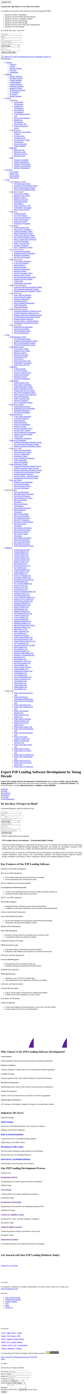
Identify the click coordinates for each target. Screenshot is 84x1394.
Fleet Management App (22, 595)
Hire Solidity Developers (22, 538)
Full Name (4, 1372)
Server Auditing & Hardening (24, 303)
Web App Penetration (21, 333)
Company (4, 1379)
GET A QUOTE (6, 1357)
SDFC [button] (12, 158)
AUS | (9, 1342)
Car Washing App (20, 568)
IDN (18, 1336)
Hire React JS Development (23, 522)
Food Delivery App (20, 589)
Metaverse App (19, 150)
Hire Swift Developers (22, 540)
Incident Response (20, 267)
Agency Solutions (16, 76)
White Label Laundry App (23, 727)
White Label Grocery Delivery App (21, 724)
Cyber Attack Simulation (22, 261)
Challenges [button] (13, 212)
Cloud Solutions (15, 82)
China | (9, 1333)
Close (3, 1359)
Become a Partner (16, 68)
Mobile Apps (14, 174)
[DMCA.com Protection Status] (52, 1353)
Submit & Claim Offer (8, 52)
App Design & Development (19, 111)
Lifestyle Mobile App (21, 619)
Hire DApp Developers (22, 496)
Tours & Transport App (22, 679)
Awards (12, 66)
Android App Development (18, 107)
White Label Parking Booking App (21, 712)
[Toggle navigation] (12, 59)
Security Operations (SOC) (23, 273)
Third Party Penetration (22, 223)
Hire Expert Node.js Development (21, 505)
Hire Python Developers (22, 530)
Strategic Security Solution (23, 279)
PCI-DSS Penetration (21, 241)
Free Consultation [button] (37, 57)
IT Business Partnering (17, 90)
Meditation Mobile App (22, 623)
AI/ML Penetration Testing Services (26, 313)
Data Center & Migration (22, 295)
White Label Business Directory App (21, 742)
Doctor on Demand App (22, 576)
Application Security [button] (17, 192)
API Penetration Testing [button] (18, 182)
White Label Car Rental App (24, 755)
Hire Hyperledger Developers (20, 511)
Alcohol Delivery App (21, 558)
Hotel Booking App (21, 609)
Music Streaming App (21, 631)
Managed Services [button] (16, 259)
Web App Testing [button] (16, 325)
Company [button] (8, 62)
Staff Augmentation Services (24, 546)
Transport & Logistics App (23, 671)
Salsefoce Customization (22, 166)
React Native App (20, 124)
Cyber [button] (7, 180)
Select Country (6, 1374)
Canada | (9, 1339)
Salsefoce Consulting (21, 160)
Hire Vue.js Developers (22, 542)
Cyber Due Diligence (21, 263)
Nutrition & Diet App (21, 635)
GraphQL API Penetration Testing (26, 186)
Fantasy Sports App (21, 585)
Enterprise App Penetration (23, 327)
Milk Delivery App (20, 629)
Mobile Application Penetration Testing (27, 291)
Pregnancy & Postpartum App (24, 655)
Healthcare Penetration (22, 255)
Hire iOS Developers (21, 514)
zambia (19, 1348)
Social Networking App (22, 663)
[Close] (6, 2)
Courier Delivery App (21, 572)
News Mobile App (20, 633)
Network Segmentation (22, 269)
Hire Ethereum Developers (23, 498)
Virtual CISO (18, 281)
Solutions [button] (8, 74)
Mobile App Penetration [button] (18, 285)
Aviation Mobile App (21, 552)
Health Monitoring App (22, 605)
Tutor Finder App (20, 683)
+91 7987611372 (7, 57)
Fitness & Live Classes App (23, 599)
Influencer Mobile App (22, 611)
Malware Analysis (20, 198)
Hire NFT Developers (21, 520)
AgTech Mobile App (21, 554)
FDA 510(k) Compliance (22, 229)
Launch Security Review (22, 217)
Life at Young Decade (12, 1298)
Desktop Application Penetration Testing (28, 315)
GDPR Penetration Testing (23, 231)
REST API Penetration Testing (24, 188)
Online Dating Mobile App (23, 637)
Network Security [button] (16, 293)
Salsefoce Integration (21, 162)
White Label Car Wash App (23, 767)
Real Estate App (19, 657)
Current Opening (11, 1301)
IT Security (13, 94)
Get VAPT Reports (20, 215)
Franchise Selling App (21, 593)
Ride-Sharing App (20, 659)
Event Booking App (21, 582)
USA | (3, 1333)
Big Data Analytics (16, 78)
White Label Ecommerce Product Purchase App (22, 720)
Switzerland (22, 1345)
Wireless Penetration (21, 307)
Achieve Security (20, 214)
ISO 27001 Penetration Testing (24, 237)
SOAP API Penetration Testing (24, 190)
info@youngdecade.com (21, 57)
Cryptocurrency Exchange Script (19, 137)
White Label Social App (22, 761)
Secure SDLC (19, 204)
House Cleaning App (21, 607)
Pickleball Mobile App (22, 651)
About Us (13, 64)
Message (4, 1387)
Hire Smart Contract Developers (21, 535)
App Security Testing (21, 194)
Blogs (7, 1305)
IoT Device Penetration (22, 257)
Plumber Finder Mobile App (23, 653)
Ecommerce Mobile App (22, 578)
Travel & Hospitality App (23, 677)
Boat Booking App (20, 564)
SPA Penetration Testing (22, 331)
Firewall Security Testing (22, 297)
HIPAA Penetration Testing (23, 233)
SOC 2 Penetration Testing (23, 247)
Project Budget (6, 1383)
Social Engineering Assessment (25, 277)
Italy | (3, 1339)
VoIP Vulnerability (20, 305)
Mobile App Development (18, 121)
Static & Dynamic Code (22, 206)
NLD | (10, 1345)
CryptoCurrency (15, 130)
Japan (19, 1333)
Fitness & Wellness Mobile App (25, 591)
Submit (4, 1392)
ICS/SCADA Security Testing (24, 235)
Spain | (14, 1342)
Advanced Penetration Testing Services (27, 311)
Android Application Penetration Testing (28, 287)
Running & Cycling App (22, 661)
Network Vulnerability (22, 299)
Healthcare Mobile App (22, 603)
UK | (9, 1336)
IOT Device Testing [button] (16, 249)
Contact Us (47, 57)
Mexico (19, 1342)
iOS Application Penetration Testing (26, 289)
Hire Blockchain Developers (24, 494)
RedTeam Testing (20, 271)
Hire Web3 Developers (22, 544)
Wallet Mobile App (20, 687)
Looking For (5, 1381)
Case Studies (14, 172)
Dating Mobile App (20, 574)
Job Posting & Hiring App (23, 613)
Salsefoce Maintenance (22, 168)
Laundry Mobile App (21, 615)
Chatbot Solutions (16, 80)
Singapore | (11, 1348)
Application (14, 100)
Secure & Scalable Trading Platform (20, 145)
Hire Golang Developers (22, 508)
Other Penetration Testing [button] (18, 309)
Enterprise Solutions (17, 86)
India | (4, 1336)
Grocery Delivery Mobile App (24, 597)
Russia (21, 1339)
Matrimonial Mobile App (22, 621)
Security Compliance (21, 245)
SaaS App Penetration (21, 329)
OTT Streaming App (21, 643)
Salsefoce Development (22, 164)
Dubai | (4, 1348)
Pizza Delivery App (21, 649)
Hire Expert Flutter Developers (20, 501)
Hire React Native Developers (20, 525)
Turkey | (4, 1345)
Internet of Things (16, 88)
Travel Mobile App (20, 675)
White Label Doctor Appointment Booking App (23, 698)
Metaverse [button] (13, 148)
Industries (8, 548)
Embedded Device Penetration (24, 253)
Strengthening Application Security (26, 323)
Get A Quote (13, 1265)
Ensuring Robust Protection (23, 319)
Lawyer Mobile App (21, 617)
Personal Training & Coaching (24, 645)
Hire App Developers (21, 492)
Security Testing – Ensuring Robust (26, 321)
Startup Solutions (15, 96)
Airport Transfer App (21, 556)
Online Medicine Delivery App (24, 641)
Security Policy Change (22, 275)
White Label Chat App (22, 749)
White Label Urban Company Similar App (22, 738)
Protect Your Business (21, 219)
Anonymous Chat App (22, 550)
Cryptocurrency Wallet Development (22, 141)
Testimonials (14, 72)
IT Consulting (14, 92)
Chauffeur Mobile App (22, 570)
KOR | (4, 1342)
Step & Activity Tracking (22, 667)
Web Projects (14, 178)
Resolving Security (20, 221)
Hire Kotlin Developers (22, 518)
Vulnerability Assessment (22, 208)
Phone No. (4, 1376)
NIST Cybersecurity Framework (25, 239)
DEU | (14, 1333)
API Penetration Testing (22, 184)
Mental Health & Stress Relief (24, 625)
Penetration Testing (20, 202)
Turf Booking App (20, 681)
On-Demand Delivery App (23, 639)
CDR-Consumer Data (21, 227)
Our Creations (14, 176)
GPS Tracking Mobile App (23, 601)
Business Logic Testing (22, 196)
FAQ (7, 1303)
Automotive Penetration (22, 251)
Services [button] (8, 98)
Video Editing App (20, 685)
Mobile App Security (21, 200)
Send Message (6, 833)
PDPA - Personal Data (21, 243)
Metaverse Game (20, 152)
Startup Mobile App (21, 665)
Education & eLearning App (24, 580)
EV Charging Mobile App (23, 583)
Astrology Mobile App (22, 560)
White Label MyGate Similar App (21, 716)
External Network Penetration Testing (27, 317)
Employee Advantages (13, 1300)
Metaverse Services (20, 154)
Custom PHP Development (18, 103)
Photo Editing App (20, 647)
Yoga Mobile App (20, 689)
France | (14, 1336)
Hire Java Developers (21, 516)
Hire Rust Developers (21, 532)
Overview (13, 70)
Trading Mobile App (21, 669)
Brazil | (16, 1339)
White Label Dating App (22, 705)
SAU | (15, 1345)
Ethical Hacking (19, 265)
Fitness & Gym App (21, 587)
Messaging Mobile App (22, 627)
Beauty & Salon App (21, 562)
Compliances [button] (14, 225)
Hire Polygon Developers (23, 528)
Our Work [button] (8, 170)
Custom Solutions (16, 84)
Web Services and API (22, 210)
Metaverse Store (19, 156)
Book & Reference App (22, 566)
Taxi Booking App (20, 673)
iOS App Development (22, 118)
